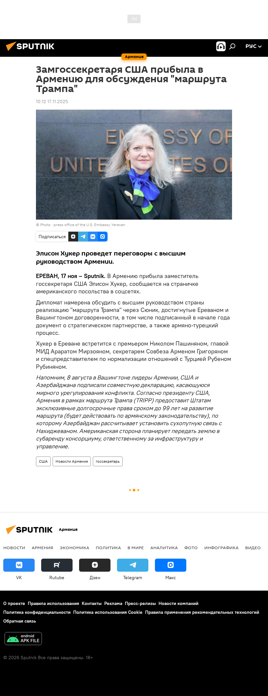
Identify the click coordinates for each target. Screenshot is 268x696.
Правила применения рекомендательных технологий (202, 612)
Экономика (74, 547)
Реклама (113, 603)
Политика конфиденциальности (37, 612)
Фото (191, 547)
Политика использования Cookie (107, 612)
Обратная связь (19, 621)
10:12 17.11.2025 (52, 101)
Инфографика (221, 547)
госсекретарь (108, 461)
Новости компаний (178, 603)
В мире (135, 547)
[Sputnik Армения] (32, 52)
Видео (253, 547)
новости (14, 547)
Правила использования (53, 603)
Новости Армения (72, 461)
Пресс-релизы (140, 603)
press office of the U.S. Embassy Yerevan (89, 224)
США (43, 461)
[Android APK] (23, 639)
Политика (108, 547)
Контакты (92, 603)
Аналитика (164, 547)
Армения (42, 547)
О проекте (14, 603)
